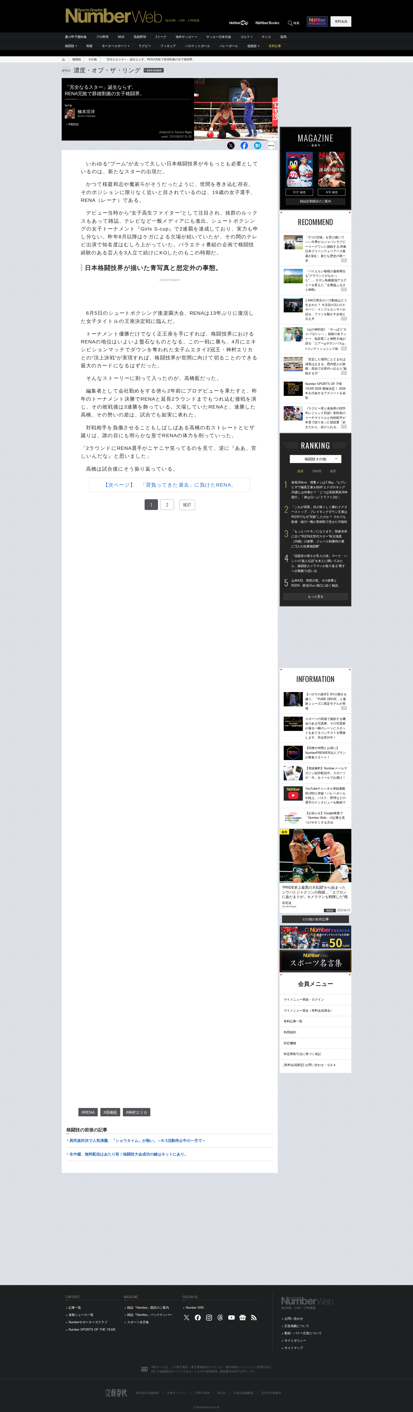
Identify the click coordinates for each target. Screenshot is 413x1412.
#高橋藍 (110, 1112)
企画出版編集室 (244, 1393)
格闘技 (69, 46)
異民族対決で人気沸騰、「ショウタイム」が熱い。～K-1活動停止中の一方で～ (138, 1141)
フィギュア (168, 46)
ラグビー (145, 46)
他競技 (252, 46)
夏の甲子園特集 (76, 37)
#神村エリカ (136, 1112)
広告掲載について (296, 1326)
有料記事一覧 (293, 1021)
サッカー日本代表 (218, 37)
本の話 (221, 1393)
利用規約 (290, 1032)
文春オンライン (177, 1393)
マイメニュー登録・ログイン (304, 999)
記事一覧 (75, 1307)
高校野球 (140, 37)
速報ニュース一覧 (81, 1315)
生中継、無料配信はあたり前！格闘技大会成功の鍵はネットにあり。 (129, 1154)
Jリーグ (160, 37)
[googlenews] (242, 1319)
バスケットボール (197, 46)
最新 (300, 471)
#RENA (88, 1112)
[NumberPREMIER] (317, 21)
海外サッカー (185, 37)
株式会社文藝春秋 (147, 1393)
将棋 (89, 46)
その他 (92, 59)
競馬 (283, 37)
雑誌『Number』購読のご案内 (148, 1307)
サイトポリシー (295, 1340)
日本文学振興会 (271, 1393)
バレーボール (228, 46)
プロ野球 (102, 37)
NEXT (187, 505)
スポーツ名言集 (138, 1322)
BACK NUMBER (154, 70)
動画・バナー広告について (303, 1333)
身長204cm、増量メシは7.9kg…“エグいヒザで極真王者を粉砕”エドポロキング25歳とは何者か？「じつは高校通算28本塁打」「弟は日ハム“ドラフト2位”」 (319, 490)
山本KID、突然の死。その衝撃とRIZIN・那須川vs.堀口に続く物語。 (316, 583)
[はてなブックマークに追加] (257, 147)
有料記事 (275, 46)
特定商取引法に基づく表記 (302, 1054)
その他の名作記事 (315, 919)
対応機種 (290, 1043)
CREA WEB (202, 1393)
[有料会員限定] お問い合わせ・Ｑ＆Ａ (310, 1065)
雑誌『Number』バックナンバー (149, 1315)
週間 (333, 471)
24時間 (316, 471)
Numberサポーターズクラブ (88, 1322)
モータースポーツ (114, 46)
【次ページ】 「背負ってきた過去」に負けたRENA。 (169, 485)
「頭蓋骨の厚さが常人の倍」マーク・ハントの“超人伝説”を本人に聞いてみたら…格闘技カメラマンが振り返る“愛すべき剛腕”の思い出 (319, 563)
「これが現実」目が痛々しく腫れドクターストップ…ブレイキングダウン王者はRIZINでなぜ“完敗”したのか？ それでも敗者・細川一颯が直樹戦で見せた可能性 (319, 514)
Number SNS (195, 1307)
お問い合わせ (293, 1318)
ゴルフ (245, 37)
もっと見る (315, 596)
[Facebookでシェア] (244, 147)
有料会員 (341, 21)
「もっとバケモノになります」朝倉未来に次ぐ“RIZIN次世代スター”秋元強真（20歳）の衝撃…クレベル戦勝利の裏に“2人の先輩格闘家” (319, 539)
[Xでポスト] (231, 147)
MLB (121, 37)
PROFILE (74, 124)
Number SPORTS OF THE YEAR (92, 1329)
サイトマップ (293, 1348)
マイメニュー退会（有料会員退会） (308, 1010)
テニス (266, 37)
